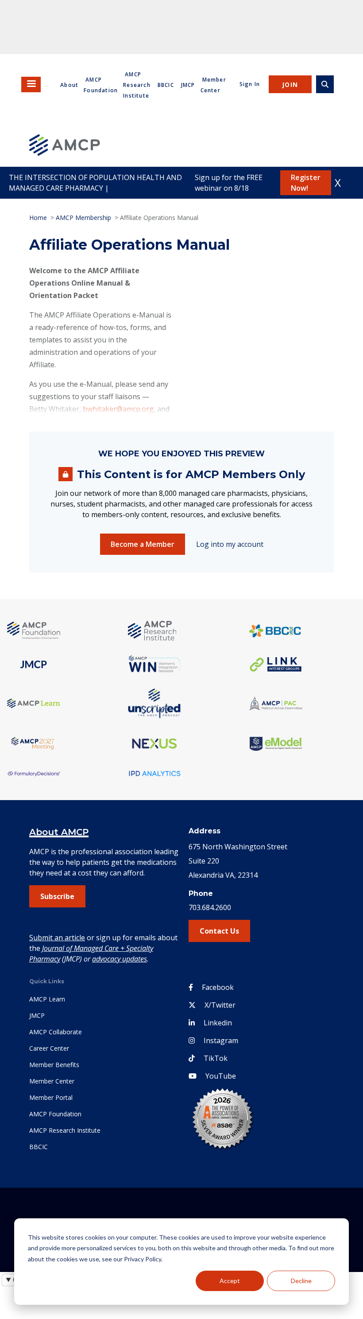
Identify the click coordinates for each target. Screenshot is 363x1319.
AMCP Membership (83, 217)
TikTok (216, 1058)
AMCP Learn (47, 999)
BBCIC (166, 85)
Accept (230, 1280)
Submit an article (57, 937)
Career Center (49, 1048)
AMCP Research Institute (137, 85)
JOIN (290, 84)
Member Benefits (54, 1064)
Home (38, 217)
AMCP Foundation (55, 1114)
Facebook (218, 987)
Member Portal (51, 1097)
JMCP (188, 85)
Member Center (51, 1081)
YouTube (220, 1076)
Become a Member (142, 544)
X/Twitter (220, 1005)
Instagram (221, 1040)
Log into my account (229, 544)
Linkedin (218, 1023)
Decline (301, 1280)
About (69, 85)
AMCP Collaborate (55, 1032)
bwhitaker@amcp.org (118, 409)
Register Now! (306, 183)
